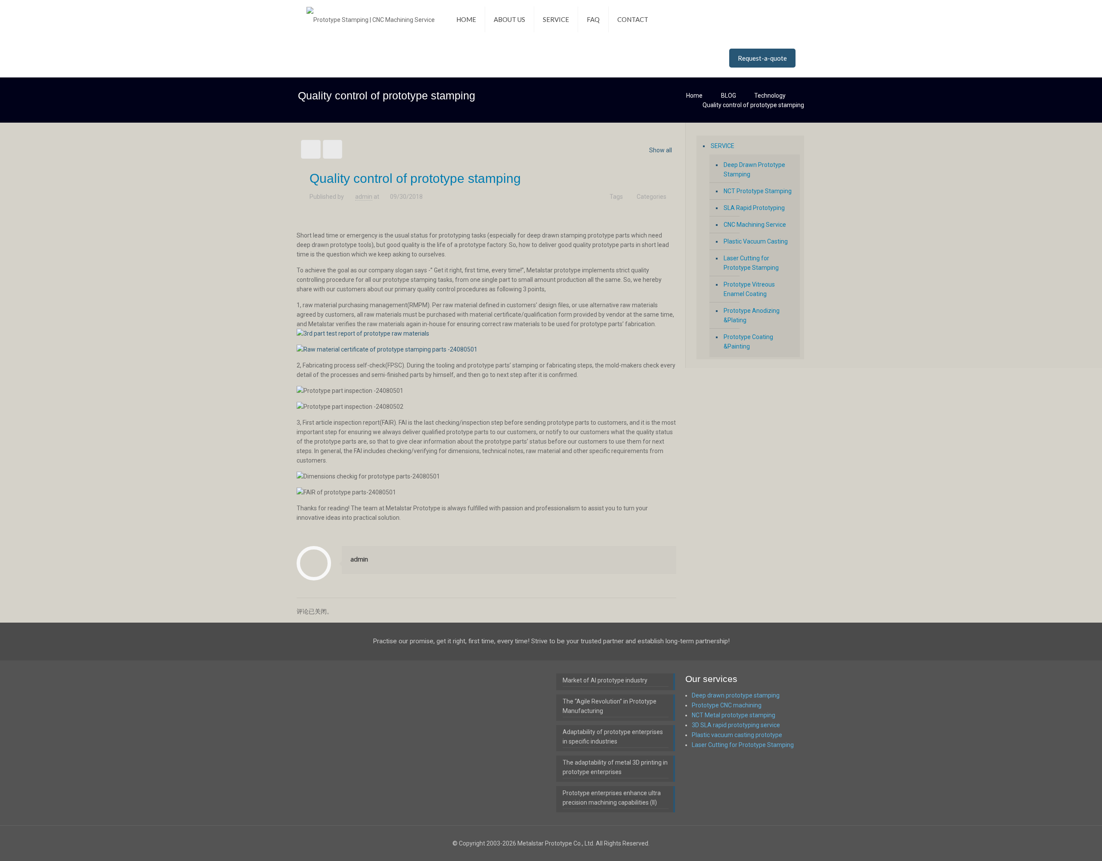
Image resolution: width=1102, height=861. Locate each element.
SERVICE (722, 145)
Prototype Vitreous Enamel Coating (749, 289)
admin (363, 196)
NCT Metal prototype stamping (733, 715)
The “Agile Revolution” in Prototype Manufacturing (609, 706)
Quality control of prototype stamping (753, 105)
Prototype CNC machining (726, 705)
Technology (770, 95)
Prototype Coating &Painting (748, 341)
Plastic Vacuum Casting (756, 241)
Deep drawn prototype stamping (736, 695)
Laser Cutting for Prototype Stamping (751, 263)
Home (694, 95)
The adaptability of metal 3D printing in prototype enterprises (615, 767)
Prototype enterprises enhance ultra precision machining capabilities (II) (612, 798)
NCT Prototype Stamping (758, 191)
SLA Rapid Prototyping (754, 207)
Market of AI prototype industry (605, 680)
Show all (660, 150)
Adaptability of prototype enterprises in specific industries (613, 736)
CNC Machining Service (755, 224)
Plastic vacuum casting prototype (737, 734)
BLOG (728, 95)
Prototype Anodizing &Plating (752, 315)
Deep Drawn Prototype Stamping (754, 169)
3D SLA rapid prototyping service (736, 725)
